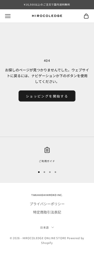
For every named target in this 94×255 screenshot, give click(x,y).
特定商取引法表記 (47, 212)
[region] (47, 155)
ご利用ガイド (47, 161)
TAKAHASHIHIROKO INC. (47, 195)
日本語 (44, 227)
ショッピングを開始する (47, 96)
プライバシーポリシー (47, 203)
